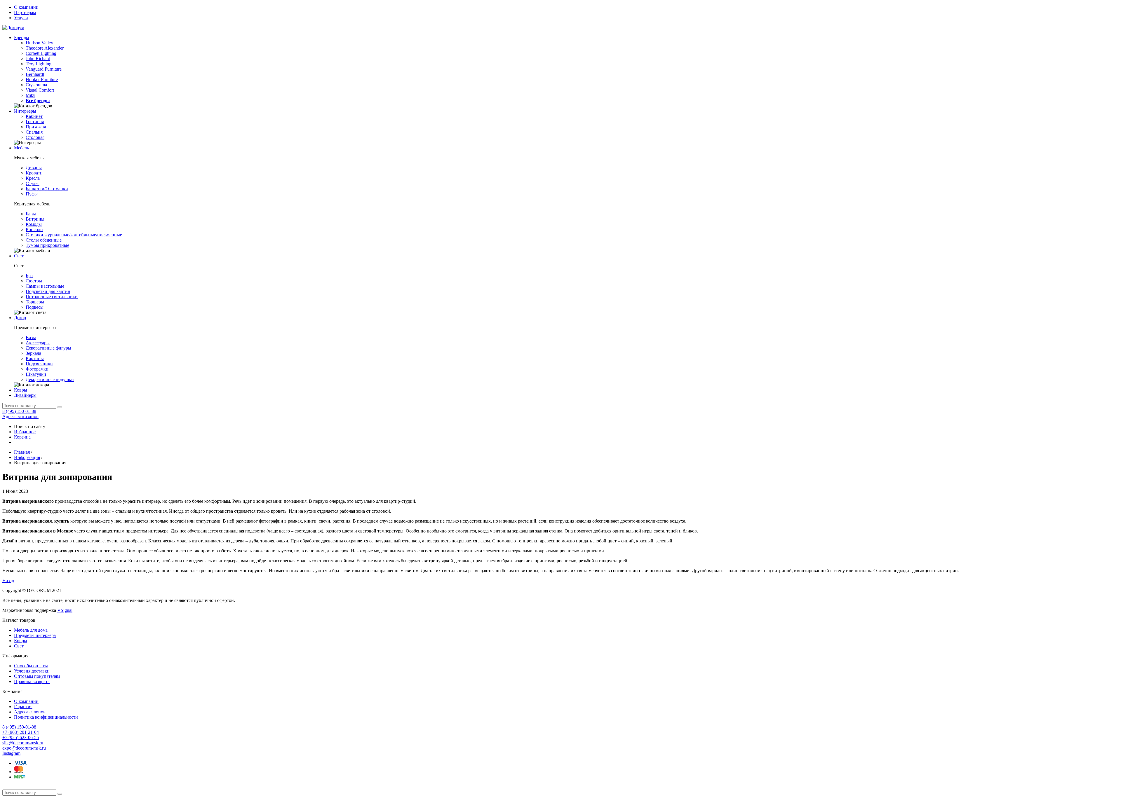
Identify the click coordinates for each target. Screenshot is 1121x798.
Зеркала (33, 353)
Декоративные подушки (50, 379)
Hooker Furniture (42, 79)
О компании (26, 7)
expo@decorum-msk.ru (24, 747)
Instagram (11, 753)
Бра (29, 275)
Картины (35, 358)
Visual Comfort (40, 90)
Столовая (35, 137)
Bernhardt (35, 74)
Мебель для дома (31, 630)
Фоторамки (37, 368)
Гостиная (35, 121)
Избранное (25, 431)
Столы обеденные (44, 240)
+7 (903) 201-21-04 (20, 732)
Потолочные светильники (52, 296)
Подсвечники (39, 363)
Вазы (31, 337)
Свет (19, 255)
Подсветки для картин (48, 291)
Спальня (34, 132)
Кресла (33, 178)
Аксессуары (38, 342)
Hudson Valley (39, 42)
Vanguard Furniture (44, 69)
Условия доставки (32, 670)
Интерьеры (25, 111)
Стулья (32, 183)
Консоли (34, 229)
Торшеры (35, 301)
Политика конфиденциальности (46, 717)
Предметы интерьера (35, 635)
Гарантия (23, 706)
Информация (27, 457)
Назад (8, 580)
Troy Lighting (38, 63)
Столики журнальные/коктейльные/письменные (74, 234)
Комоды (34, 224)
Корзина (22, 436)
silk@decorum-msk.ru (22, 742)
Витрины (35, 218)
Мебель (21, 147)
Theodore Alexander (45, 48)
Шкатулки (36, 374)
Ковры (20, 389)
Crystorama (36, 84)
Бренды (21, 37)
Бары (31, 213)
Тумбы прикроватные (47, 245)
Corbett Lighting (41, 53)
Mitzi (30, 95)
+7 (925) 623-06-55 (20, 737)
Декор (20, 317)
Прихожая (36, 126)
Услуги (21, 17)
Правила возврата (32, 681)
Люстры (34, 280)
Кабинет (34, 116)
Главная (22, 452)
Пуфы (32, 193)
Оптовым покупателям (37, 676)
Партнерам (25, 12)
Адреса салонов (30, 711)
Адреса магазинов (20, 416)
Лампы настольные (45, 286)
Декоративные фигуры (48, 347)
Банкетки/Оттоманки (47, 188)
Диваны (34, 167)
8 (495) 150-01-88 (19, 411)
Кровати (34, 172)
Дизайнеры (25, 395)
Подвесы (34, 307)
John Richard (38, 58)
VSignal (64, 610)
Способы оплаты (31, 665)
